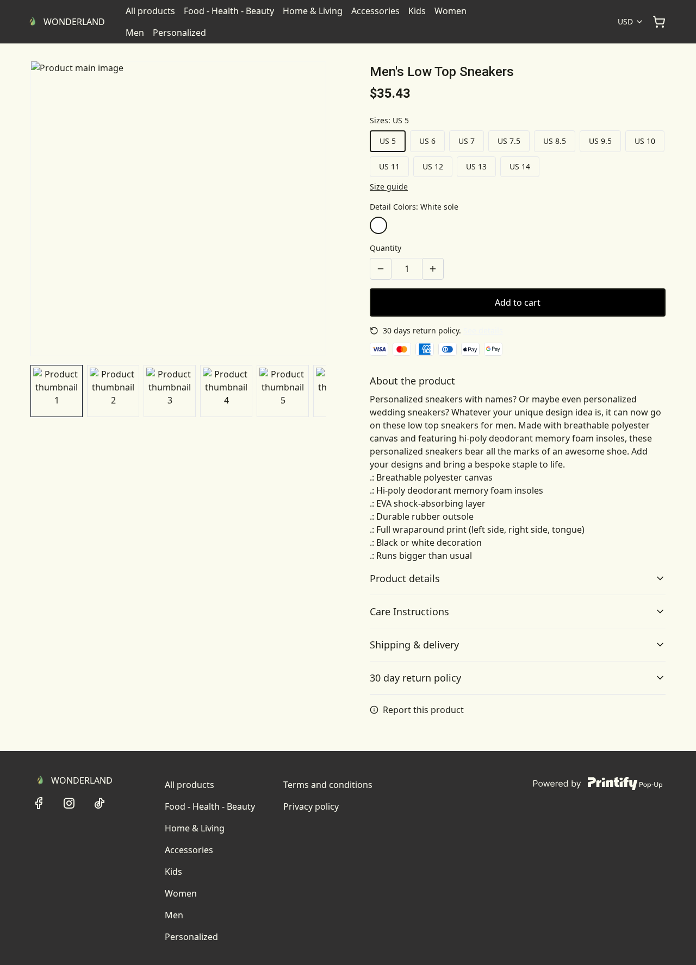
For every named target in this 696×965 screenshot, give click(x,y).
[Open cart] (659, 22)
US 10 (645, 141)
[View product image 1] (56, 391)
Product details (405, 578)
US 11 (389, 166)
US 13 (476, 166)
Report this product (423, 710)
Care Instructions (409, 611)
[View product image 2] (113, 391)
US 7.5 (509, 141)
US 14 (519, 166)
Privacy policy (311, 806)
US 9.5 (600, 141)
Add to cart (517, 302)
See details (483, 330)
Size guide (389, 186)
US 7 (466, 141)
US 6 (427, 141)
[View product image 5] (283, 391)
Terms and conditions (327, 785)
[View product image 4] (226, 391)
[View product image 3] (170, 391)
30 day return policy (415, 677)
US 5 (388, 141)
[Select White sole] (378, 225)
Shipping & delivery (414, 644)
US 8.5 (554, 141)
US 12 (432, 166)
